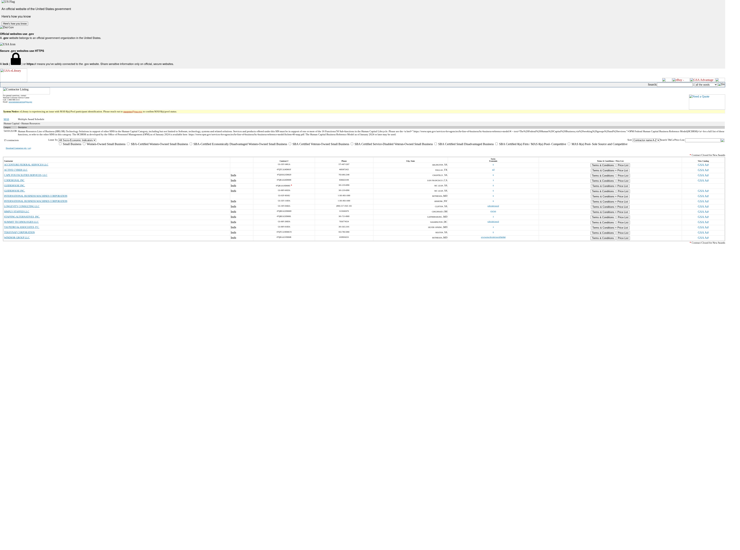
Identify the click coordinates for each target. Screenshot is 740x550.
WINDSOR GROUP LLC (17, 237)
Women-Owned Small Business (105, 144)
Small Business (71, 144)
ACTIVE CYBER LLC (16, 169)
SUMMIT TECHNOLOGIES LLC (21, 221)
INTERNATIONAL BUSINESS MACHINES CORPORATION (35, 195)
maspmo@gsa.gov (132, 111)
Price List (623, 165)
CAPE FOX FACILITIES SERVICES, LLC (25, 175)
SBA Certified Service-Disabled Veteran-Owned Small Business (393, 144)
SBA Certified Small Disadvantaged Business (465, 144)
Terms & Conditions (603, 165)
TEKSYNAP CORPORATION (19, 232)
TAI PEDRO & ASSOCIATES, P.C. (21, 227)
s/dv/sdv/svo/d (493, 206)
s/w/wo (493, 211)
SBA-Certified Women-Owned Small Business (159, 144)
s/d (493, 169)
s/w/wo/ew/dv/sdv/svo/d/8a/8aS (493, 237)
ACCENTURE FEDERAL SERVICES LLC (26, 164)
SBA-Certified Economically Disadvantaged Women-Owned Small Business (240, 144)
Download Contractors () (18, 148)
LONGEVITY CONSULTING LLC (22, 206)
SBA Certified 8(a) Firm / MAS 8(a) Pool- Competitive (532, 144)
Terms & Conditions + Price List (610, 170)
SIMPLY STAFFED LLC (16, 211)
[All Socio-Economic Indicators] (342, 140)
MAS (6, 119)
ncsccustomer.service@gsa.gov (20, 102)
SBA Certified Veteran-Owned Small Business (320, 144)
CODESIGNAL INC (14, 180)
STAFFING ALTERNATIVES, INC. (22, 216)
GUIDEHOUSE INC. (14, 185)
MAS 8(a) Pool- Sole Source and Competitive (599, 144)
